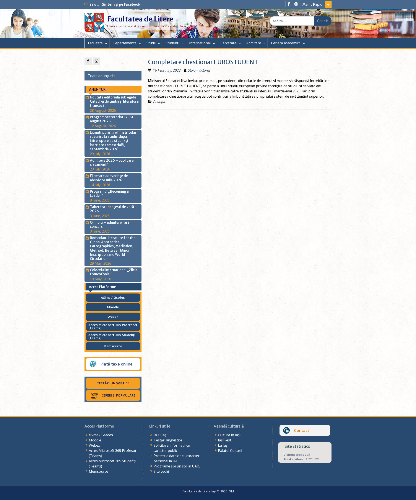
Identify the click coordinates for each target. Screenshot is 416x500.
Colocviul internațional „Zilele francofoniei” (114, 272)
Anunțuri (159, 101)
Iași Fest (224, 440)
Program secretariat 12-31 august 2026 (111, 119)
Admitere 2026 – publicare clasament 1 (112, 162)
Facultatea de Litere (140, 19)
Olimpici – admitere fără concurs (110, 224)
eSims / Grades (101, 435)
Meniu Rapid (312, 4)
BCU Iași (160, 435)
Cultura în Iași (229, 435)
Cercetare (228, 43)
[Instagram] (296, 4)
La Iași (223, 445)
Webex (94, 445)
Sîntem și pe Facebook (121, 4)
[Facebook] (289, 4)
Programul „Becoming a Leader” (109, 193)
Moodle (95, 440)
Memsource (98, 471)
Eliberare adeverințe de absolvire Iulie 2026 (109, 178)
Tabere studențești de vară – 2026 (113, 209)
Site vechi (161, 471)
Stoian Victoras (199, 70)
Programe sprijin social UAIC (177, 466)
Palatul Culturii (230, 450)
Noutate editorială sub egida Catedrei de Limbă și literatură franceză (114, 101)
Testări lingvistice (168, 440)
